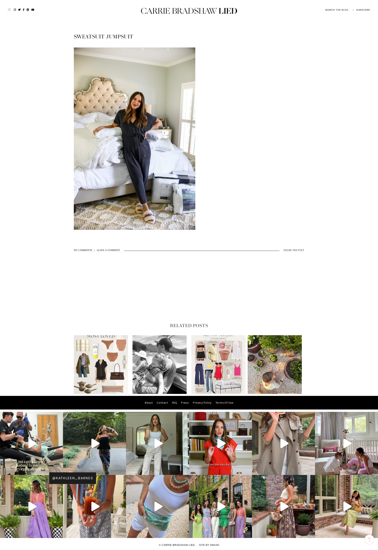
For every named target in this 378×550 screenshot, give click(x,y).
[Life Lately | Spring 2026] (275, 393)
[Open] (31, 443)
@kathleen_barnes (72, 478)
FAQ (174, 402)
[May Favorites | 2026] (218, 393)
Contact (162, 402)
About (149, 402)
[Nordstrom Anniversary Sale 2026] (101, 393)
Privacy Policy (202, 402)
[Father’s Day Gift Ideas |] (159, 393)
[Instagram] (59, 470)
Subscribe (363, 10)
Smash (214, 545)
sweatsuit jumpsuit (103, 37)
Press (185, 402)
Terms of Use (224, 402)
